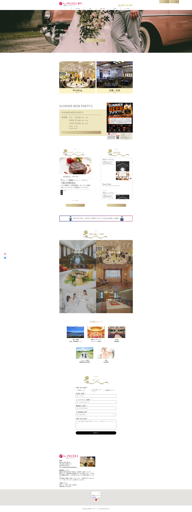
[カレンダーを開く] (114, 414)
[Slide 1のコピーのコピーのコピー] (73, 200)
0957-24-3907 (65, 464)
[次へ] (89, 178)
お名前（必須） (80, 393)
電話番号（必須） (81, 405)
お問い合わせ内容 (81, 418)
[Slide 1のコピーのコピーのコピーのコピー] (74, 200)
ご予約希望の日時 (82, 412)
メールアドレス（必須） (83, 399)
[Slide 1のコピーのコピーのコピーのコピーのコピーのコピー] (77, 200)
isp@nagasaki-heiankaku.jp (70, 467)
